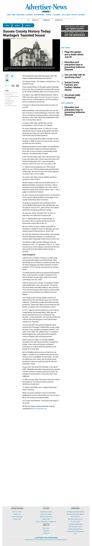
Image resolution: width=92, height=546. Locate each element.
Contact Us (59, 20)
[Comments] (7, 80)
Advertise (46, 20)
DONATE (85, 2)
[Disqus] (31, 434)
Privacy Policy (50, 540)
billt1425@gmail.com (39, 408)
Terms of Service (40, 540)
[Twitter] (12, 76)
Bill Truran (6, 38)
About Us (35, 20)
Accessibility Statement (60, 540)
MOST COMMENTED (67, 103)
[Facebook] (7, 76)
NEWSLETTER (74, 2)
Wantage (12, 38)
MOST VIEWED (65, 48)
